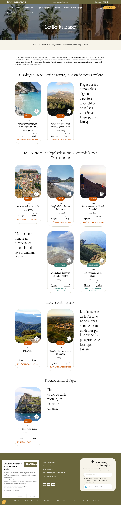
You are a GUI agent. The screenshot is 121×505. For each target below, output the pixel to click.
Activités (56, 8)
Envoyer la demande (110, 475)
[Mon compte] (101, 7)
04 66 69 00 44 (109, 8)
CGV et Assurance (49, 501)
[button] (4, 502)
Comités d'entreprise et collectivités (54, 473)
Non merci (8, 496)
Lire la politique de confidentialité (11, 490)
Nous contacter (47, 466)
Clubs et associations (49, 476)
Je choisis (20, 496)
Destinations (28, 8)
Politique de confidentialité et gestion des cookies (76, 501)
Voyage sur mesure (49, 462)
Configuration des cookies (100, 501)
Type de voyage (43, 8)
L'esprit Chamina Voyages (73, 8)
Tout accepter (33, 496)
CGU (58, 501)
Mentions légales (36, 501)
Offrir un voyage (48, 469)
